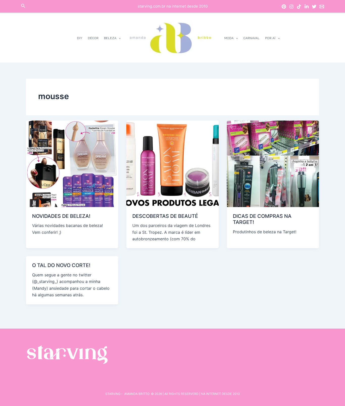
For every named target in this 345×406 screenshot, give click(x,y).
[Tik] (299, 6)
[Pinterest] (284, 6)
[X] (314, 6)
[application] (118, 38)
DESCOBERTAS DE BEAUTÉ (165, 216)
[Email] (321, 6)
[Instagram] (291, 6)
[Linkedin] (306, 6)
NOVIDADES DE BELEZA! (61, 216)
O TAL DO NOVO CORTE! (61, 265)
